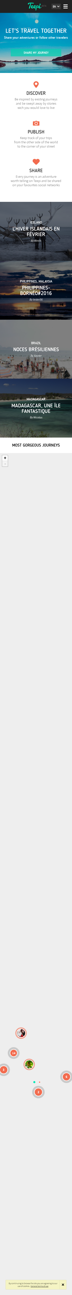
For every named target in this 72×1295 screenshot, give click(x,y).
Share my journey (36, 53)
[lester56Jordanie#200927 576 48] (29, 1064)
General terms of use (39, 1286)
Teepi (36, 6)
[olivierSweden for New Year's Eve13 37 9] (21, 1033)
